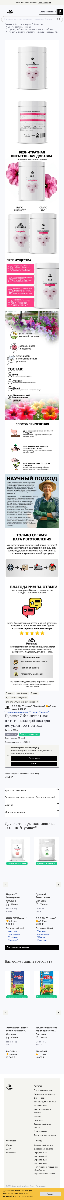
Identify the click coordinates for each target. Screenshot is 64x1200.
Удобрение (22, 693)
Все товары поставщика (18, 947)
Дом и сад (38, 24)
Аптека (37, 1116)
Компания (11, 1140)
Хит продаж (11, 734)
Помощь (38, 1140)
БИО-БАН (11, 1051)
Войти (34, 763)
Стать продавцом (48, 12)
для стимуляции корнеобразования (22, 702)
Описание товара (15, 812)
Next (58, 884)
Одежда (38, 1120)
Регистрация (44, 2)
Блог (8, 1148)
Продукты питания (43, 1090)
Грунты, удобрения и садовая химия (24, 29)
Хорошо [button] (50, 1194)
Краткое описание (15, 790)
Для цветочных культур (16, 697)
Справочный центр (43, 1144)
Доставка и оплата (43, 1148)
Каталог (38, 1085)
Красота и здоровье (44, 1094)
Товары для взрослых (45, 1135)
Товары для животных (45, 1101)
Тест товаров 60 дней (15, 738)
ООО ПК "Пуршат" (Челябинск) (28, 706)
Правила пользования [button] (24, 1197)
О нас (9, 1144)
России (34, 693)
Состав (9, 805)
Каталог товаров (23, 24)
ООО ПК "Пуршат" (16, 918)
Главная (8, 24)
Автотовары (40, 1105)
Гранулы (9, 693)
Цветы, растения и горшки (20, 27)
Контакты (11, 1152)
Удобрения (49, 29)
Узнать (14, 904)
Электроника (40, 1131)
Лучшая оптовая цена (29, 734)
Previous (5, 884)
